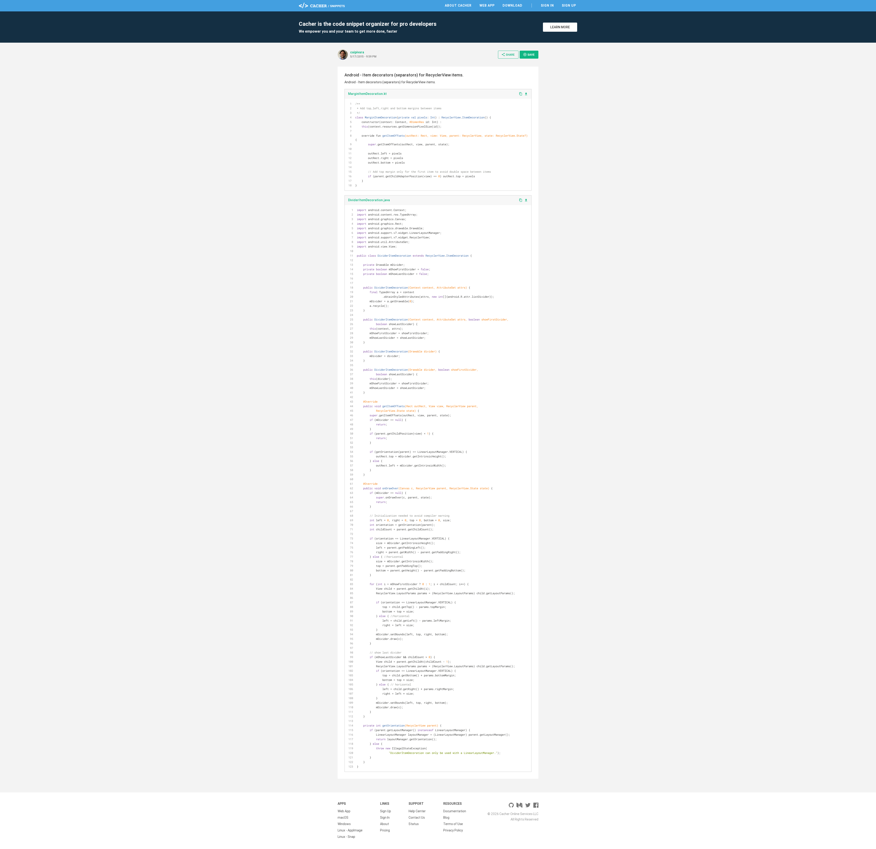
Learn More (560, 27)
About (384, 824)
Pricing (385, 830)
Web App (487, 5)
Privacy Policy (453, 830)
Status (414, 824)
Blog (446, 817)
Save (528, 54)
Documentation (454, 811)
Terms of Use (453, 824)
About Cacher (458, 5)
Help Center (417, 811)
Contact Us (417, 817)
